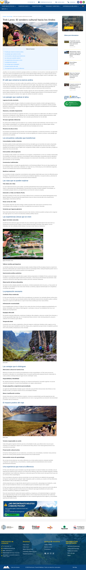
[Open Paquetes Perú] (42, 6)
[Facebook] (78, 2)
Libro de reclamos (15, 567)
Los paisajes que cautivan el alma (13, 54)
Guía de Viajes (9, 16)
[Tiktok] (53, 553)
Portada (4, 16)
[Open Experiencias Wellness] (78, 6)
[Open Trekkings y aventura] (59, 6)
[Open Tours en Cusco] (29, 6)
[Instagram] (81, 2)
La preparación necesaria (11, 62)
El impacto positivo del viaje (11, 66)
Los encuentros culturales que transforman (15, 56)
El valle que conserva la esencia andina (14, 51)
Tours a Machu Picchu (70, 18)
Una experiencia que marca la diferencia (14, 68)
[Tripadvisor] (84, 2)
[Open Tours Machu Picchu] (15, 6)
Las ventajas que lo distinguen (12, 64)
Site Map (75, 567)
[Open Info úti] (7, 9)
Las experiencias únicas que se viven (13, 60)
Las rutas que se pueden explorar (13, 58)
